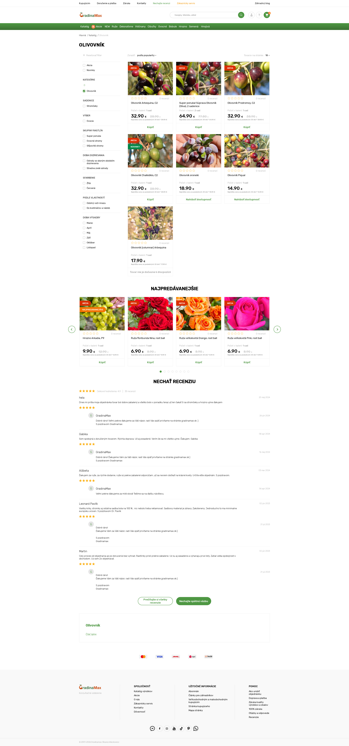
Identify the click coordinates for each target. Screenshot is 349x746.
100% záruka (255, 709)
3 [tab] (169, 372)
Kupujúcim (84, 3)
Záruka (126, 3)
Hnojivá (205, 26)
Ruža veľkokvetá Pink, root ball (245, 338)
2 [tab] (165, 372)
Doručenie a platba (106, 3)
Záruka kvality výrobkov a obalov (258, 703)
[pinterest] (188, 728)
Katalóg (84, 26)
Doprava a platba (258, 698)
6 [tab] (180, 372)
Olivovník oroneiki (189, 175)
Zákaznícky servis (186, 3)
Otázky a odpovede (259, 713)
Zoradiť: (131, 55)
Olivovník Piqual (236, 175)
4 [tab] (173, 372)
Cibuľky (152, 26)
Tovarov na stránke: (254, 55)
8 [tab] (188, 372)
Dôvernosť (139, 711)
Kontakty (141, 3)
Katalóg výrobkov (143, 691)
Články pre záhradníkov (201, 695)
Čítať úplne (91, 634)
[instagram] (167, 728)
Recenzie (254, 717)
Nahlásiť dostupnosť (198, 199)
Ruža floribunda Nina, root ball (148, 338)
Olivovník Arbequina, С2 (144, 102)
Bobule (173, 26)
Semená (193, 26)
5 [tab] (176, 372)
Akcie (99, 26)
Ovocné (162, 26)
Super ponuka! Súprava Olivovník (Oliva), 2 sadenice (197, 104)
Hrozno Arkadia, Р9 (93, 338)
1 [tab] (161, 372)
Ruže (115, 26)
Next (277, 329)
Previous (71, 329)
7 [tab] (184, 372)
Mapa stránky (196, 710)
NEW (107, 26)
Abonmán (194, 691)
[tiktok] (181, 728)
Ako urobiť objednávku (255, 692)
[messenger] (152, 728)
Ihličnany (140, 26)
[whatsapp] (196, 728)
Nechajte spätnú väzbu (193, 601)
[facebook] (160, 728)
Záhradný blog (262, 3)
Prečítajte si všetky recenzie (155, 601)
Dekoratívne (126, 26)
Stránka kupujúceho (199, 706)
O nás (137, 699)
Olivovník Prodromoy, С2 (241, 102)
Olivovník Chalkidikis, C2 (144, 175)
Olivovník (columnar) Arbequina (148, 247)
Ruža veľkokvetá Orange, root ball (198, 338)
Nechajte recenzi (161, 3)
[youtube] (174, 728)
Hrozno (183, 26)
